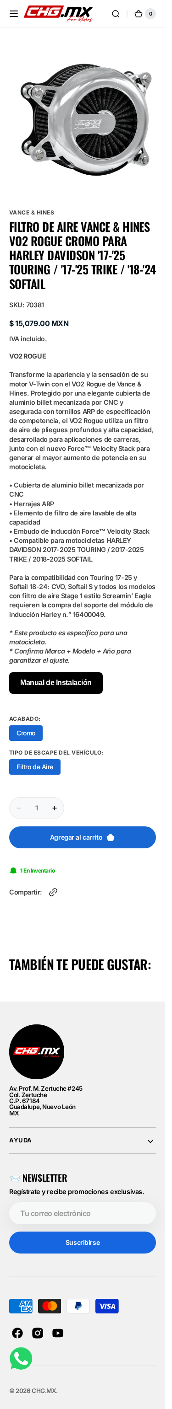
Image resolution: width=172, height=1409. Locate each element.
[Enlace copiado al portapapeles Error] (53, 885)
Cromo (30, 728)
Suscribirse (83, 1235)
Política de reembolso (40, 1405)
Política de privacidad (112, 1405)
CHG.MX (44, 1384)
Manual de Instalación (56, 676)
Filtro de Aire (39, 762)
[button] (14, 14)
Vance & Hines (31, 205)
